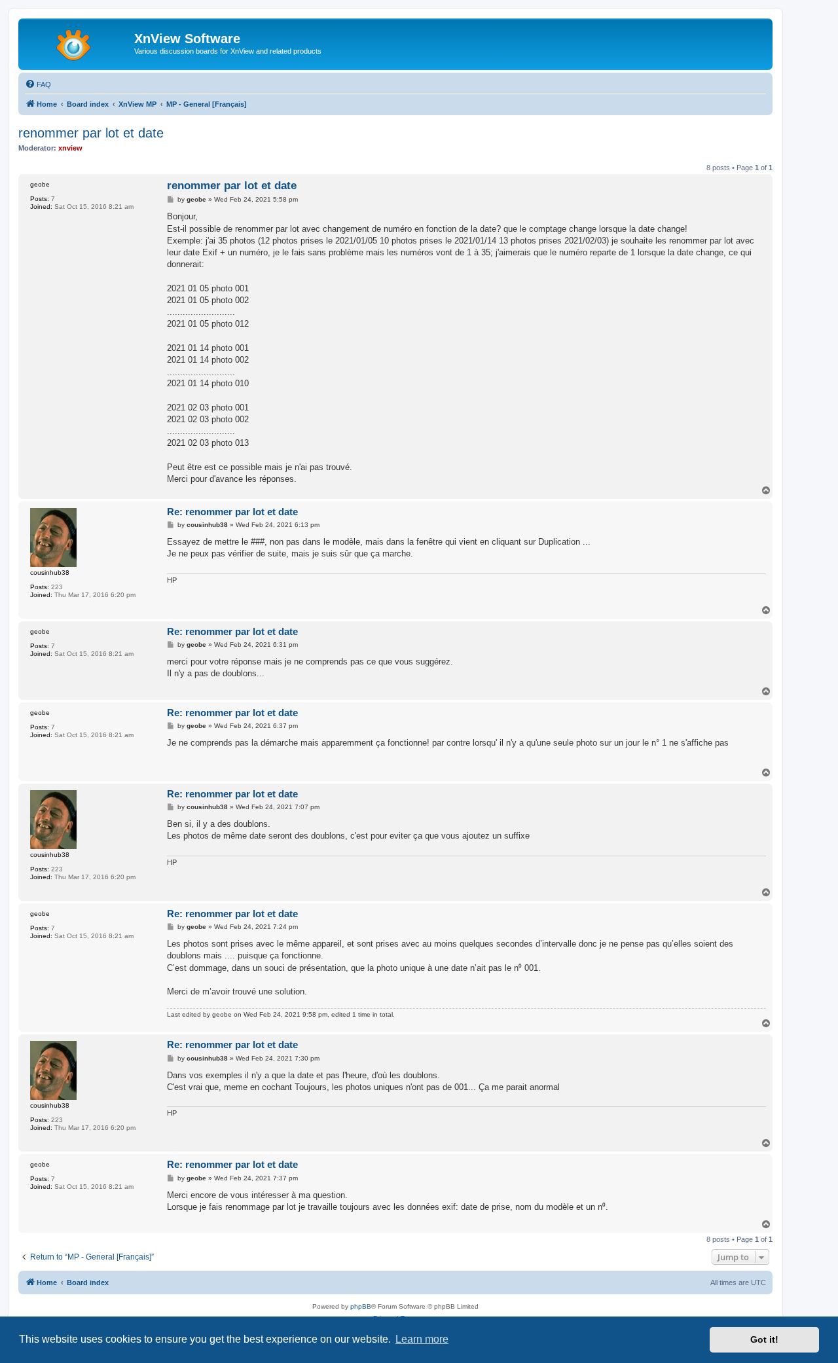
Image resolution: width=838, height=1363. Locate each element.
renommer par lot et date (91, 133)
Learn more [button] (421, 1339)
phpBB (360, 1306)
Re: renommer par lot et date (232, 511)
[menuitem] (38, 84)
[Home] (78, 43)
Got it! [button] (764, 1339)
